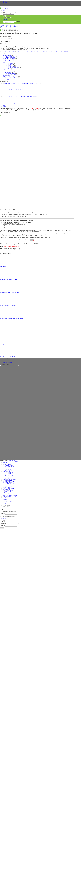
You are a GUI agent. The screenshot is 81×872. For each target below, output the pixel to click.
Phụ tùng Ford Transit (7, 480)
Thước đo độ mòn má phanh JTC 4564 (59, 51)
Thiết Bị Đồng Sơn (9, 65)
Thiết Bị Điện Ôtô (9, 64)
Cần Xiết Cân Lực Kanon (10, 57)
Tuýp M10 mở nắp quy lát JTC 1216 (8, 356)
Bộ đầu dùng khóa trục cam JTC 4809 (8, 279)
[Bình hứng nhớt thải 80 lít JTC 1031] (6, 303)
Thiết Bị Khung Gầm (9, 66)
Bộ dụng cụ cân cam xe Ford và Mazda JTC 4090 (11, 343)
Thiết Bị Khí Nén (6, 487)
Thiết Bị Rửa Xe (6, 494)
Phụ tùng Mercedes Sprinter (9, 481)
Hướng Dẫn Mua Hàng (8, 17)
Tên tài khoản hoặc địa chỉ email (7, 511)
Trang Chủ (5, 15)
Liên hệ (4, 18)
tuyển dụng (5, 3)
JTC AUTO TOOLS (35, 108)
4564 (19, 51)
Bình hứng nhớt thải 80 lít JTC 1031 (8, 305)
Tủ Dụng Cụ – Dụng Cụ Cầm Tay (10, 495)
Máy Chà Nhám (8, 72)
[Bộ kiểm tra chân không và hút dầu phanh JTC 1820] (6, 316)
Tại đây (32, 240)
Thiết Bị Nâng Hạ (6, 75)
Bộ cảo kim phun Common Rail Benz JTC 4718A (11, 331)
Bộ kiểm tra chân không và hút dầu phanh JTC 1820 (11, 318)
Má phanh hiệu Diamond (8, 483)
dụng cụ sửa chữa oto (25, 51)
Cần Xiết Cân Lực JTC (10, 56)
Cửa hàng (5, 16)
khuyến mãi (5, 2)
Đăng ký (2, 528)
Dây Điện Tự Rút (9, 59)
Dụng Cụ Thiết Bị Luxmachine (9, 479)
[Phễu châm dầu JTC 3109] (6, 264)
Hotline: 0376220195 (7, 362)
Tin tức (4, 1)
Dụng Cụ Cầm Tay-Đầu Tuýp (11, 77)
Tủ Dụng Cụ (8, 79)
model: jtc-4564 (39, 51)
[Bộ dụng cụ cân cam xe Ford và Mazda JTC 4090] (6, 341)
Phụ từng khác (6, 485)
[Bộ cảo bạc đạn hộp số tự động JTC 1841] (6, 290)
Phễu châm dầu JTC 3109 (6, 266)
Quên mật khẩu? (3, 518)
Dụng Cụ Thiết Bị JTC (10, 25)
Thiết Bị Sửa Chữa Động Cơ (11, 67)
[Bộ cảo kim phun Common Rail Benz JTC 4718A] (6, 328)
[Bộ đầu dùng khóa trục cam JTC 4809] (6, 277)
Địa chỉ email (3, 523)
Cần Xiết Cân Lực (7, 55)
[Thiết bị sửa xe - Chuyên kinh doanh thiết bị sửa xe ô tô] (4, 8)
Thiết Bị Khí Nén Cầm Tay (11, 74)
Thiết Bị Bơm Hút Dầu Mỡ (8, 70)
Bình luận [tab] (5, 106)
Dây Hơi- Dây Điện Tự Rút (9, 58)
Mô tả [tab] (4, 105)
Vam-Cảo (7, 68)
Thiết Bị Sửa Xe (46, 51)
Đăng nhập (12, 516)
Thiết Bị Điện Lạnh (9, 63)
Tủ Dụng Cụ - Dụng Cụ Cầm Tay (10, 76)
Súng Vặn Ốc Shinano (10, 73)
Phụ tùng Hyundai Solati (8, 482)
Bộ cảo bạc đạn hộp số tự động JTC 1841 (9, 292)
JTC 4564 (33, 51)
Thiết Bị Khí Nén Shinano (8, 71)
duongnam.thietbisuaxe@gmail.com (13, 246)
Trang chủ (2, 25)
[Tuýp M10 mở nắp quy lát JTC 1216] (6, 354)
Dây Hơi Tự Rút (8, 60)
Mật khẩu (2, 513)
